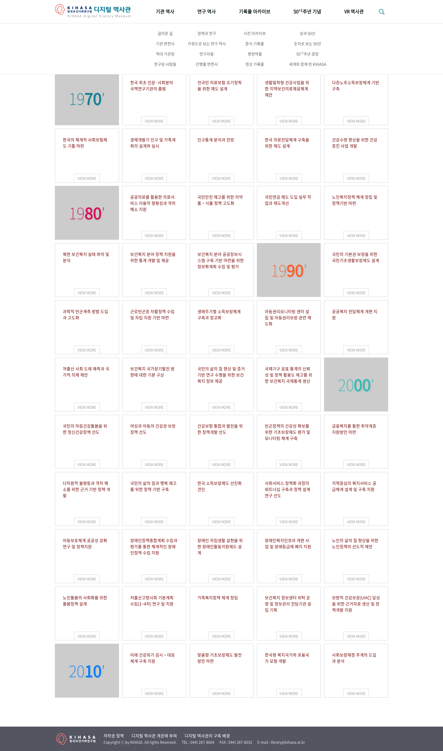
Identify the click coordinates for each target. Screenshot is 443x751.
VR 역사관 (354, 11)
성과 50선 (307, 33)
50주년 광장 (307, 54)
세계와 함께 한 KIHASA (307, 64)
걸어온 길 (165, 33)
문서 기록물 (254, 43)
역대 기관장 (165, 54)
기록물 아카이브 (254, 11)
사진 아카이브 (255, 33)
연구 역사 (206, 11)
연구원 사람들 (165, 64)
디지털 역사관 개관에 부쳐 (154, 735)
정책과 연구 (206, 33)
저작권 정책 (114, 735)
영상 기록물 (254, 64)
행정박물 (255, 54)
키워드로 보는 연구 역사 (207, 43)
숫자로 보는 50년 (307, 43)
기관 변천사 (165, 43)
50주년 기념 (307, 11)
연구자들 (206, 54)
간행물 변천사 (207, 64)
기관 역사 (165, 11)
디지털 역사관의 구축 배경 (207, 735)
